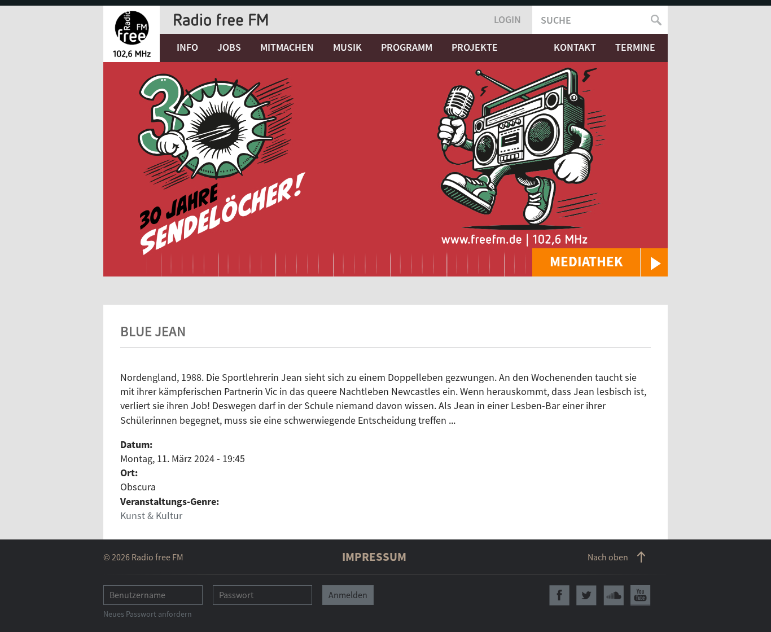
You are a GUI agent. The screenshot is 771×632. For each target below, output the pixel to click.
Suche (556, 20)
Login (507, 19)
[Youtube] (640, 595)
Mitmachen (287, 47)
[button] (600, 262)
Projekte (475, 47)
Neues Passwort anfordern (147, 614)
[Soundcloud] (613, 595)
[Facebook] (559, 595)
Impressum (374, 556)
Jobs (229, 47)
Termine (635, 47)
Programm (406, 47)
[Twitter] (586, 595)
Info (187, 47)
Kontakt (575, 47)
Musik (347, 47)
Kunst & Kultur (151, 515)
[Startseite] (131, 34)
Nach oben (608, 557)
